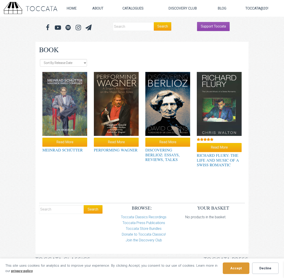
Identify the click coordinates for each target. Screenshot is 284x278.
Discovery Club (182, 8)
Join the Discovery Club (144, 240)
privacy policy (22, 271)
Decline (265, 268)
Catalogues (133, 8)
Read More (64, 142)
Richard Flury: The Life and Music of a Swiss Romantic (218, 160)
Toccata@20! (256, 8)
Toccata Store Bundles (144, 228)
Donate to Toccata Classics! (144, 234)
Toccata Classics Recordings (143, 217)
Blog (222, 8)
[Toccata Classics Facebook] (48, 27)
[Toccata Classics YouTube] (58, 27)
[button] (88, 27)
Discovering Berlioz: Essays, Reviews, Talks (162, 154)
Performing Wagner (116, 150)
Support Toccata (213, 26)
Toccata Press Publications (143, 223)
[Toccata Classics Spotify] (68, 27)
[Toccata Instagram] (78, 27)
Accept (236, 268)
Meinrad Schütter (62, 150)
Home (72, 8)
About (97, 8)
